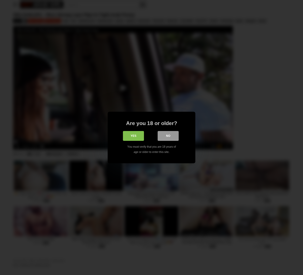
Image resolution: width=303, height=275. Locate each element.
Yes (133, 135)
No (168, 135)
